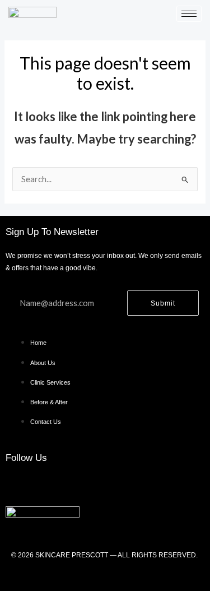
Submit (163, 303)
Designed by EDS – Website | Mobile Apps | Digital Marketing (105, 575)
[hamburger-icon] (189, 14)
